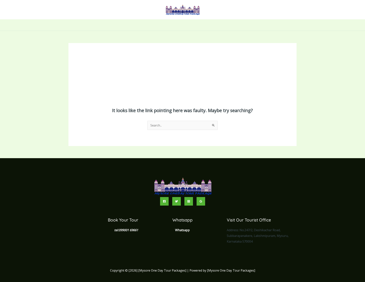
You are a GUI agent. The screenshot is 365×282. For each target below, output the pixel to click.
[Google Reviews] (201, 201)
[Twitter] (176, 201)
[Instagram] (188, 201)
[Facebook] (164, 201)
